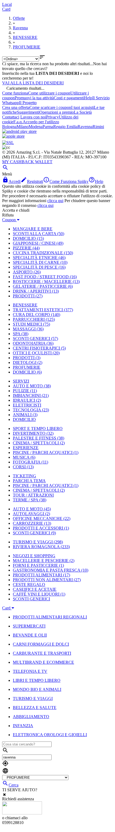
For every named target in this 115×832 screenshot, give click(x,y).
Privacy (52, 117)
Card (6, 9)
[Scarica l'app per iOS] (13, 136)
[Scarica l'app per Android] (19, 131)
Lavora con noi (33, 117)
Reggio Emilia (65, 126)
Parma (48, 126)
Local (7, 4)
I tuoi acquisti (82, 107)
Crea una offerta (15, 107)
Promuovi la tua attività (34, 98)
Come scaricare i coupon (50, 107)
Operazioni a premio (56, 112)
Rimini (98, 126)
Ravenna (85, 126)
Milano (23, 126)
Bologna (9, 126)
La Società (83, 112)
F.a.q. (18, 122)
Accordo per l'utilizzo (41, 122)
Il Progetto (28, 102)
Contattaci (10, 117)
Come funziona (15, 93)
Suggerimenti (28, 112)
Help (88, 98)
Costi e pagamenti (69, 98)
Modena (36, 126)
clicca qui (55, 200)
